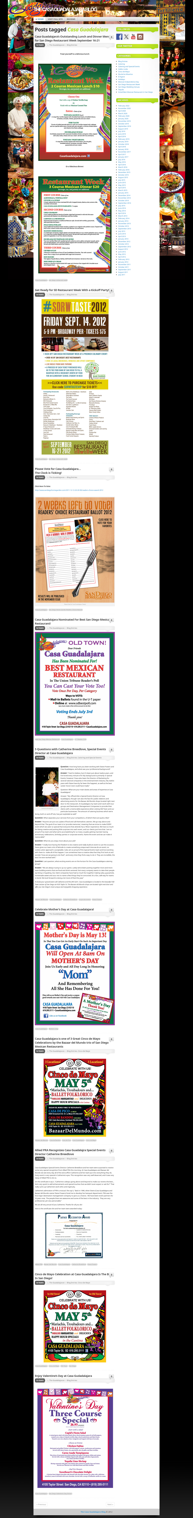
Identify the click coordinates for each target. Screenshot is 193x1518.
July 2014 (121, 205)
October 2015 (123, 175)
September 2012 (124, 246)
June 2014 (122, 208)
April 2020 (122, 111)
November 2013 (124, 223)
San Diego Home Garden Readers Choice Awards (65, 610)
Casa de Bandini (55, 1140)
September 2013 (124, 228)
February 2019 (123, 139)
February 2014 (123, 218)
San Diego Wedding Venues (129, 87)
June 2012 (122, 252)
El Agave (121, 76)
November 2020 (124, 108)
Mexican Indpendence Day (128, 82)
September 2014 (124, 203)
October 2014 (123, 200)
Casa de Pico (66, 1140)
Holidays (121, 79)
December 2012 (124, 241)
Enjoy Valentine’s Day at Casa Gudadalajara (63, 1376)
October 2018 (123, 144)
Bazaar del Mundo (41, 899)
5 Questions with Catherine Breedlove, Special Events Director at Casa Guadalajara (70, 751)
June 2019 (122, 134)
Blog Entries (72, 45)
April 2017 (122, 154)
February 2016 (123, 170)
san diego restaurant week (58, 280)
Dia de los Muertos (125, 74)
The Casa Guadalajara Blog (65, 9)
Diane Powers (97, 899)
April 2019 (122, 136)
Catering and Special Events (89, 758)
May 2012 (122, 254)
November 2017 (124, 152)
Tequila (121, 89)
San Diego (72, 1366)
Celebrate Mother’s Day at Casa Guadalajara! (64, 909)
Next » (110, 1504)
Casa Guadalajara (41, 280)
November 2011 (124, 264)
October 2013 (123, 226)
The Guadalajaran (57, 45)
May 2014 (122, 211)
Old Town (64, 1366)
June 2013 (122, 234)
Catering (121, 64)
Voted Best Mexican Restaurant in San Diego (135, 92)
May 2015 (122, 185)
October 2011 (123, 267)
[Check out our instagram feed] (140, 37)
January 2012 (123, 262)
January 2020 (123, 118)
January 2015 (123, 193)
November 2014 (124, 198)
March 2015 (122, 190)
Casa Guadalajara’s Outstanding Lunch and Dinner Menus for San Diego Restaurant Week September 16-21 (73, 38)
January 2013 (123, 239)
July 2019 (121, 131)
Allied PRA (38, 1264)
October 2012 (123, 244)
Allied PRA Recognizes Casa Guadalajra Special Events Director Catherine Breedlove (70, 1152)
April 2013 (122, 236)
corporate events (85, 899)
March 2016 (122, 167)
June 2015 (122, 182)
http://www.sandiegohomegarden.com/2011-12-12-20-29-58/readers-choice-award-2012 (69, 490)
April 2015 (122, 187)
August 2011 (123, 272)
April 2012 (122, 257)
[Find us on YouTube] (133, 37)
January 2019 (123, 141)
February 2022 (123, 106)
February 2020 (123, 116)
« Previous (41, 1504)
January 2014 (123, 221)
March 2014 (122, 216)
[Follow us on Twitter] (126, 37)
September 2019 (124, 126)
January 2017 (123, 157)
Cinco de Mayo (84, 1051)
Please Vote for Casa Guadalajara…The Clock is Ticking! (58, 471)
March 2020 (122, 113)
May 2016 (122, 162)
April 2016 (122, 164)
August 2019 (123, 129)
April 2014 (122, 213)
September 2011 (124, 269)
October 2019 (123, 123)
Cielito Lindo (123, 69)
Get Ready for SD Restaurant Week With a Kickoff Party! (72, 290)
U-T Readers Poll (80, 739)
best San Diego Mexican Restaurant (47, 739)
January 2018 (123, 149)
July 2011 (121, 274)
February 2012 (123, 259)
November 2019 (124, 121)
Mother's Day (53, 1029)
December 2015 (124, 172)
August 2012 (123, 249)
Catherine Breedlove (70, 899)
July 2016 (121, 159)
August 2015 (123, 177)
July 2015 (121, 180)
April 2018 (122, 146)
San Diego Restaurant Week (129, 84)
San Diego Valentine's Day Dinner (60, 1493)
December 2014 (124, 195)
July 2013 (121, 231)
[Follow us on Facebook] (119, 37)
